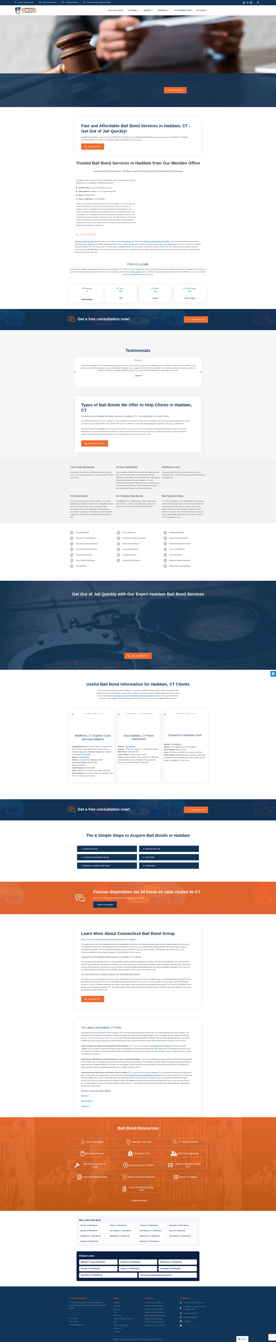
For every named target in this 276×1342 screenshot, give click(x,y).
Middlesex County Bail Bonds (93, 1262)
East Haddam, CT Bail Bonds (120, 1230)
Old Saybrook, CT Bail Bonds (180, 1236)
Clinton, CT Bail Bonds (118, 1225)
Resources (162, 10)
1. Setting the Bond (89, 849)
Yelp (121, 298)
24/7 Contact (201, 10)
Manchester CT (87, 1101)
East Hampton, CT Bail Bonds (151, 1230)
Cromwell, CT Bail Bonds (149, 1225)
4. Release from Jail (151, 849)
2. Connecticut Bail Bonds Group (95, 857)
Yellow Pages (190, 298)
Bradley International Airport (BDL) (157, 241)
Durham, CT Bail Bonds (89, 1230)
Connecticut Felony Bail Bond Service (156, 1275)
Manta (155, 298)
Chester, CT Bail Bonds (88, 1225)
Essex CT (85, 1096)
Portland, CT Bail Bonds (89, 1241)
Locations (132, 10)
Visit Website (84, 757)
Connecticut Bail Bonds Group (86, 241)
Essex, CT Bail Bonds (177, 1230)
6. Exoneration (149, 866)
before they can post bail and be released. (146, 1075)
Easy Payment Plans (182, 10)
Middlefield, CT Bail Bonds (120, 1236)
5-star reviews (136, 272)
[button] (257, 2)
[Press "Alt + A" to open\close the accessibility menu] (273, 674)
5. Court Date (148, 857)
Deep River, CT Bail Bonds (179, 1225)
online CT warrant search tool (117, 696)
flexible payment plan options (143, 696)
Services (147, 10)
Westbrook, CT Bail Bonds (149, 1241)
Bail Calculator (116, 10)
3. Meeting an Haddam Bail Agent (95, 866)
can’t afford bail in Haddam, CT (162, 1046)
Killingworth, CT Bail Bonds (90, 1236)
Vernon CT (85, 1106)
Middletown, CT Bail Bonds (150, 1236)
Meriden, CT (129, 241)
